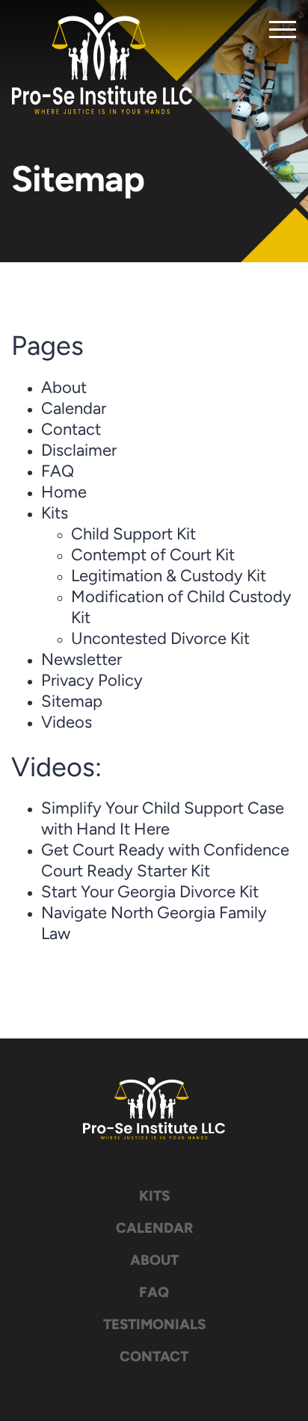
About (64, 388)
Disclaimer (79, 451)
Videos (66, 723)
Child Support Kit (133, 535)
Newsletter (81, 660)
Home (64, 493)
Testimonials (154, 1326)
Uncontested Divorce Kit (160, 639)
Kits (54, 514)
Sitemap (71, 702)
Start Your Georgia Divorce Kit (150, 893)
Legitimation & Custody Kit (168, 577)
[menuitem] (154, 1197)
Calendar (73, 409)
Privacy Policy (92, 681)
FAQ (57, 472)
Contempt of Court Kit (153, 556)
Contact (71, 430)
